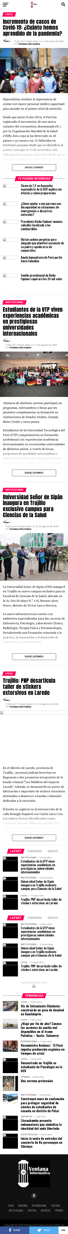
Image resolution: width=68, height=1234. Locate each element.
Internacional (39, 1205)
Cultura (55, 1205)
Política (32, 1210)
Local (11, 1205)
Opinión (59, 1210)
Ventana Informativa (29, 44)
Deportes (46, 1210)
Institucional (16, 1210)
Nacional (23, 1205)
